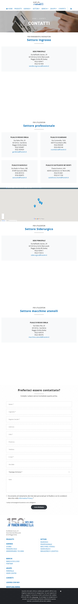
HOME (34, 19)
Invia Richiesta (39, 507)
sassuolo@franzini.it (19, 178)
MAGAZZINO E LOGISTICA (49, 551)
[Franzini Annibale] (38, 3)
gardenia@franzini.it (19, 152)
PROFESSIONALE (46, 544)
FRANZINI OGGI (11, 549)
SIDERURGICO (45, 549)
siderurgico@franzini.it (39, 255)
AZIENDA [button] (27, 9)
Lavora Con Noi (13, 582)
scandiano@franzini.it (58, 150)
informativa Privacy (26, 498)
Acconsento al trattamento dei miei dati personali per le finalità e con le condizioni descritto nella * (37, 497)
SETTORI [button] (36, 9)
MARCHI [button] (44, 9)
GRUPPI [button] (53, 9)
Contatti (62, 9)
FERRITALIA (10, 571)
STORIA (8, 547)
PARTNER (9, 564)
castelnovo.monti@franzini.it (58, 178)
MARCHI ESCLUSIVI (12, 561)
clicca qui (35, 597)
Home (10, 9)
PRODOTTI (18, 9)
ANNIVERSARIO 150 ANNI (15, 551)
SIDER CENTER (11, 573)
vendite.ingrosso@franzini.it (39, 66)
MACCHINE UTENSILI (47, 547)
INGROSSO (44, 542)
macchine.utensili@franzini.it (39, 337)
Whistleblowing (13, 587)
